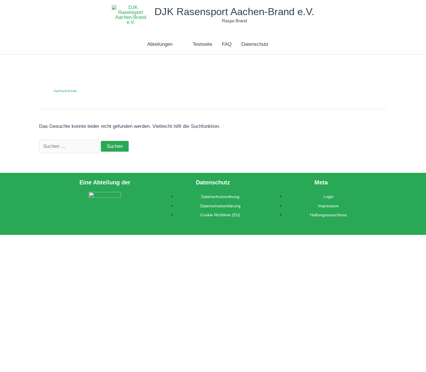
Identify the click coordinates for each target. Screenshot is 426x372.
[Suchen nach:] (70, 146)
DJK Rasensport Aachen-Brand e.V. (234, 11)
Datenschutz (255, 44)
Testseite (202, 44)
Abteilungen (159, 44)
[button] (175, 44)
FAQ (227, 44)
